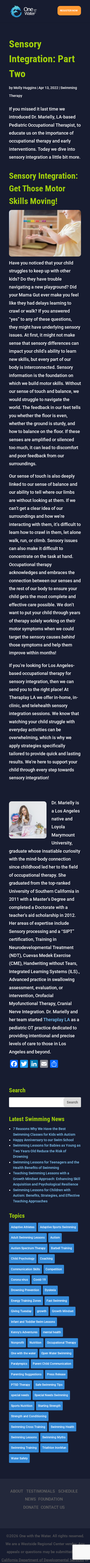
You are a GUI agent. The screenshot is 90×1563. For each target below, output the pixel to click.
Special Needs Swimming (51, 1395)
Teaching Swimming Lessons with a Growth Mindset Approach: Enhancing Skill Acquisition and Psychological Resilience (46, 1178)
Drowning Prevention (25, 1290)
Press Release (56, 1374)
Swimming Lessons (24, 1437)
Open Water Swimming (56, 1353)
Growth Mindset (63, 1311)
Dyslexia (50, 1290)
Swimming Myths (54, 1437)
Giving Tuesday (21, 1311)
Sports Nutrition (21, 1406)
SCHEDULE (68, 1491)
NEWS (30, 1499)
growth (41, 1311)
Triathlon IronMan (54, 1447)
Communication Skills (25, 1269)
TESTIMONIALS (40, 1491)
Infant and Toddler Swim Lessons (33, 1322)
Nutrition (36, 1342)
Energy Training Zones (26, 1300)
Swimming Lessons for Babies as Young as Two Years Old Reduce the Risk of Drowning (46, 1150)
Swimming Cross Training (28, 1427)
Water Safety (19, 1458)
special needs (20, 1395)
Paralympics (19, 1363)
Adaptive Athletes (22, 1227)
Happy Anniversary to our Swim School (43, 1140)
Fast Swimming (56, 1300)
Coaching (46, 1258)
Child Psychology (22, 1258)
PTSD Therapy (20, 1385)
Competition (54, 1269)
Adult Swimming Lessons (28, 1237)
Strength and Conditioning (28, 1416)
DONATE (30, 1507)
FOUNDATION (50, 1499)
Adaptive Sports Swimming (58, 1227)
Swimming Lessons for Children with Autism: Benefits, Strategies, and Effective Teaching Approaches (46, 1195)
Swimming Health (62, 1427)
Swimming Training (24, 1447)
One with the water (23, 1353)
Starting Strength (49, 1406)
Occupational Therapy (61, 1342)
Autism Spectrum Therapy (28, 1248)
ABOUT (16, 1491)
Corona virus (19, 1279)
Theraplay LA (56, 1019)
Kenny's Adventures (24, 1332)
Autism (55, 1237)
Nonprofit (17, 1342)
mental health (52, 1332)
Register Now (69, 10)
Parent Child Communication (52, 1363)
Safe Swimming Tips (49, 1385)
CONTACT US (53, 1507)
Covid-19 (40, 1279)
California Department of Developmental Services (43, 1560)
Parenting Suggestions (26, 1374)
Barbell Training (61, 1248)
